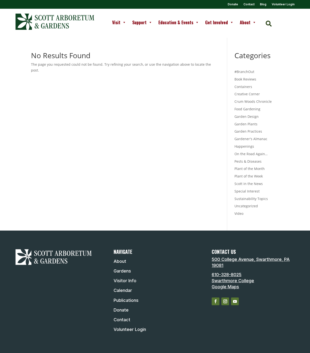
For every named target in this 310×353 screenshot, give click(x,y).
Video (238, 213)
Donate (233, 4)
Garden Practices (248, 131)
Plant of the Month (249, 168)
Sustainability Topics (251, 198)
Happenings (244, 146)
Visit (116, 22)
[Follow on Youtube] (235, 301)
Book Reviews (245, 79)
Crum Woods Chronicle (253, 101)
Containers (243, 86)
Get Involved (216, 22)
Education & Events (175, 22)
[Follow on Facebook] (215, 301)
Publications (126, 300)
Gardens (122, 270)
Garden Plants (245, 124)
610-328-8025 (226, 274)
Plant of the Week (248, 176)
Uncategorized (246, 206)
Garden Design (246, 116)
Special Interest (247, 191)
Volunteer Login (283, 4)
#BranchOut (244, 71)
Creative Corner (247, 94)
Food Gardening (247, 109)
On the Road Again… (251, 154)
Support (139, 22)
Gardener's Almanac (250, 138)
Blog (263, 4)
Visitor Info (125, 280)
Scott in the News (248, 183)
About (245, 22)
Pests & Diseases (248, 161)
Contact (249, 4)
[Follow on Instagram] (225, 301)
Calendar (123, 290)
